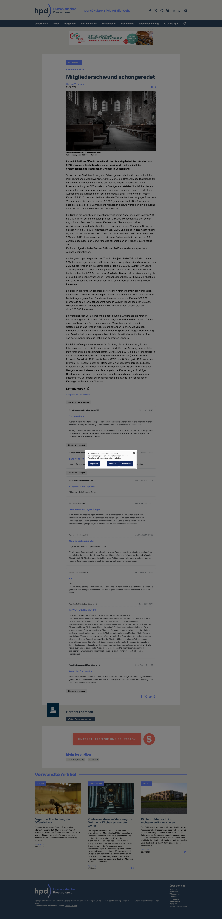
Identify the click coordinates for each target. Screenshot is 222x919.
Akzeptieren (126, 464)
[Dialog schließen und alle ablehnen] (134, 452)
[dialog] (111, 459)
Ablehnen (112, 464)
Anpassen (94, 464)
